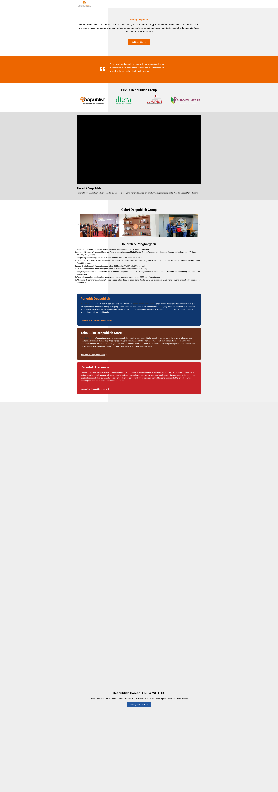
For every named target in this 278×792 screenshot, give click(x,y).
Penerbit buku (86, 304)
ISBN (160, 307)
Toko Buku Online (88, 338)
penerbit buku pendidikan (143, 304)
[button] (78, 225)
